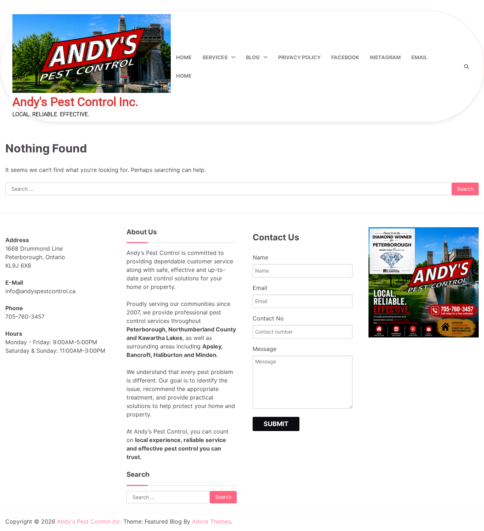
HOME (184, 76)
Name (260, 257)
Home (184, 57)
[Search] (466, 66)
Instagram (385, 57)
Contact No (268, 318)
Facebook (345, 57)
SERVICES (214, 57)
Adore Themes (211, 521)
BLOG (253, 57)
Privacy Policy (299, 57)
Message (264, 348)
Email (419, 57)
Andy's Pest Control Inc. (75, 102)
